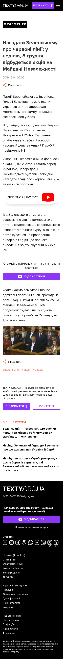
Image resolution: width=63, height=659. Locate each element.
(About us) (19, 555)
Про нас (7, 555)
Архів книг (9, 633)
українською (29, 646)
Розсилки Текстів (13, 568)
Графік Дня (9, 624)
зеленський (11, 370)
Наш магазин (11, 620)
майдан (39, 370)
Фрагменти (9, 564)
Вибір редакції (11, 572)
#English (8, 577)
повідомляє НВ (14, 151)
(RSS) (13, 559)
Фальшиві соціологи (15, 594)
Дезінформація (12, 598)
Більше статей (14, 422)
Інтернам (8, 607)
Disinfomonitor (11, 603)
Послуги (8, 589)
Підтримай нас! (12, 615)
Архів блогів (10, 629)
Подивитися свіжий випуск (31, 527)
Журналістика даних (15, 585)
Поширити (14, 85)
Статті (6, 559)
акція (27, 370)
